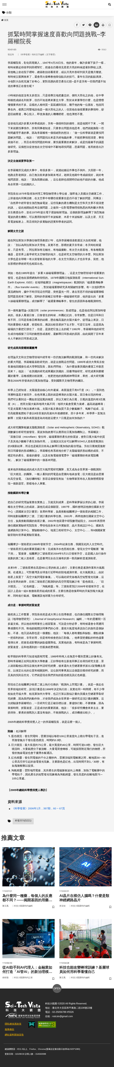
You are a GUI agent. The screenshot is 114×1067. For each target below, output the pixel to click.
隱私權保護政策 (13, 1024)
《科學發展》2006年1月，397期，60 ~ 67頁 (38, 808)
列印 (103, 25)
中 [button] (96, 25)
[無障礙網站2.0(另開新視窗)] (47, 1024)
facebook (77, 25)
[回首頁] (57, 4)
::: (2, 19)
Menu (4, 4)
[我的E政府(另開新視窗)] (31, 1024)
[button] (109, 4)
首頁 (6, 20)
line (89, 25)
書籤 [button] (110, 25)
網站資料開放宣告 (14, 1034)
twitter (83, 25)
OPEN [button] (57, 988)
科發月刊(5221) (23, 820)
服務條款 (9, 1029)
